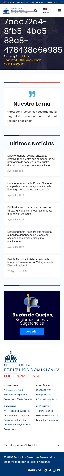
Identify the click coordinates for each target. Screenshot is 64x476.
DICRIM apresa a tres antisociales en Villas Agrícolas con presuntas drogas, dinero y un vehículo (29, 210)
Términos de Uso (44, 410)
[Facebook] (45, 470)
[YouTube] (58, 470)
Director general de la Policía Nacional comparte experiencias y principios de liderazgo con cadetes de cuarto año (29, 186)
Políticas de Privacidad (47, 415)
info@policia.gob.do (46, 399)
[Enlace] (19, 10)
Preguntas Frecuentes (47, 420)
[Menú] (60, 11)
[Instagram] (54, 470)
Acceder (32, 331)
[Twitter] (50, 470)
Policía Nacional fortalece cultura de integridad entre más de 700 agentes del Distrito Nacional (30, 262)
